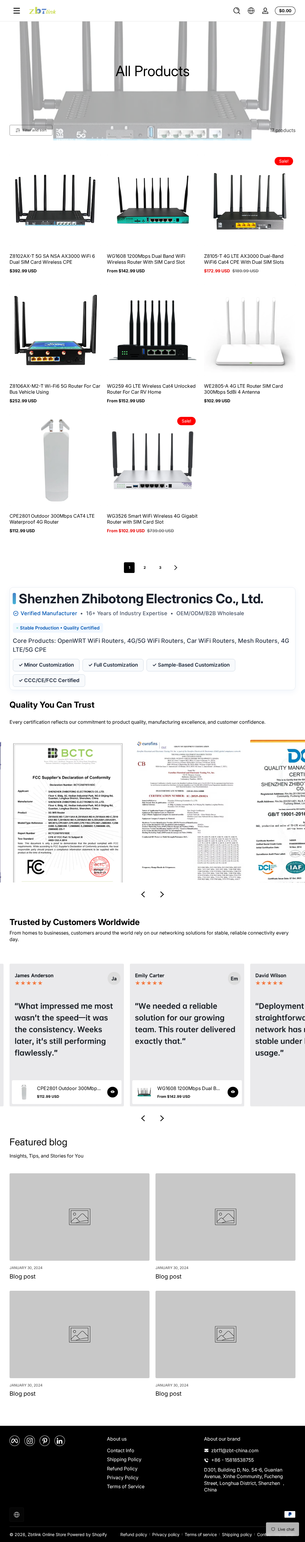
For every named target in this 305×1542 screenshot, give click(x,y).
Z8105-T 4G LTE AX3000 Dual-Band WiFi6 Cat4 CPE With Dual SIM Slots (244, 259)
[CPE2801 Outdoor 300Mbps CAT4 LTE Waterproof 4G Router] (112, 1092)
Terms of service (201, 1534)
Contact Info (120, 1450)
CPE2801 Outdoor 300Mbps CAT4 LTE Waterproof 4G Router (52, 519)
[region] (152, 821)
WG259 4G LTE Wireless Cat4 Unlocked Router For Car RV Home (151, 389)
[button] (237, 10)
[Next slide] (162, 894)
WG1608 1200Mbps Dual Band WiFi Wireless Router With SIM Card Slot (146, 259)
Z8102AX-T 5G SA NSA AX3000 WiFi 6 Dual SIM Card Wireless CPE (52, 259)
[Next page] (175, 567)
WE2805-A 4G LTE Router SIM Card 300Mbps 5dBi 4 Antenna (243, 389)
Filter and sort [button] (34, 130)
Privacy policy (166, 1534)
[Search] (236, 10)
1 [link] (129, 567)
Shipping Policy (124, 1459)
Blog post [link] (22, 1276)
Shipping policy (237, 1534)
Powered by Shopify (87, 1534)
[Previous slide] (143, 894)
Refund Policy (122, 1469)
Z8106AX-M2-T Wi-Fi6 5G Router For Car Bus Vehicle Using (55, 389)
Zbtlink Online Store (47, 1534)
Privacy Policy (123, 1477)
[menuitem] (152, 1450)
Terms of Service (125, 1486)
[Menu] (17, 11)
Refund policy (133, 1534)
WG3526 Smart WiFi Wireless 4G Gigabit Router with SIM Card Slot (152, 519)
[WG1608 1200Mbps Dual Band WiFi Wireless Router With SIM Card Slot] (233, 1092)
